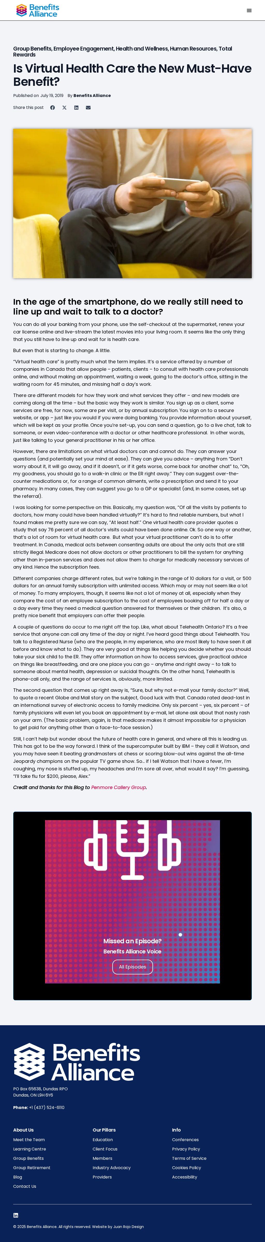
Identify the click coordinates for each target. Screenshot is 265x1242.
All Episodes (132, 967)
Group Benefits (32, 48)
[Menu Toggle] (249, 10)
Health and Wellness (142, 48)
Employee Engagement (84, 48)
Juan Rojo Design (128, 1226)
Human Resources (193, 48)
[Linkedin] (15, 1215)
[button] (52, 107)
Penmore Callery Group (118, 787)
